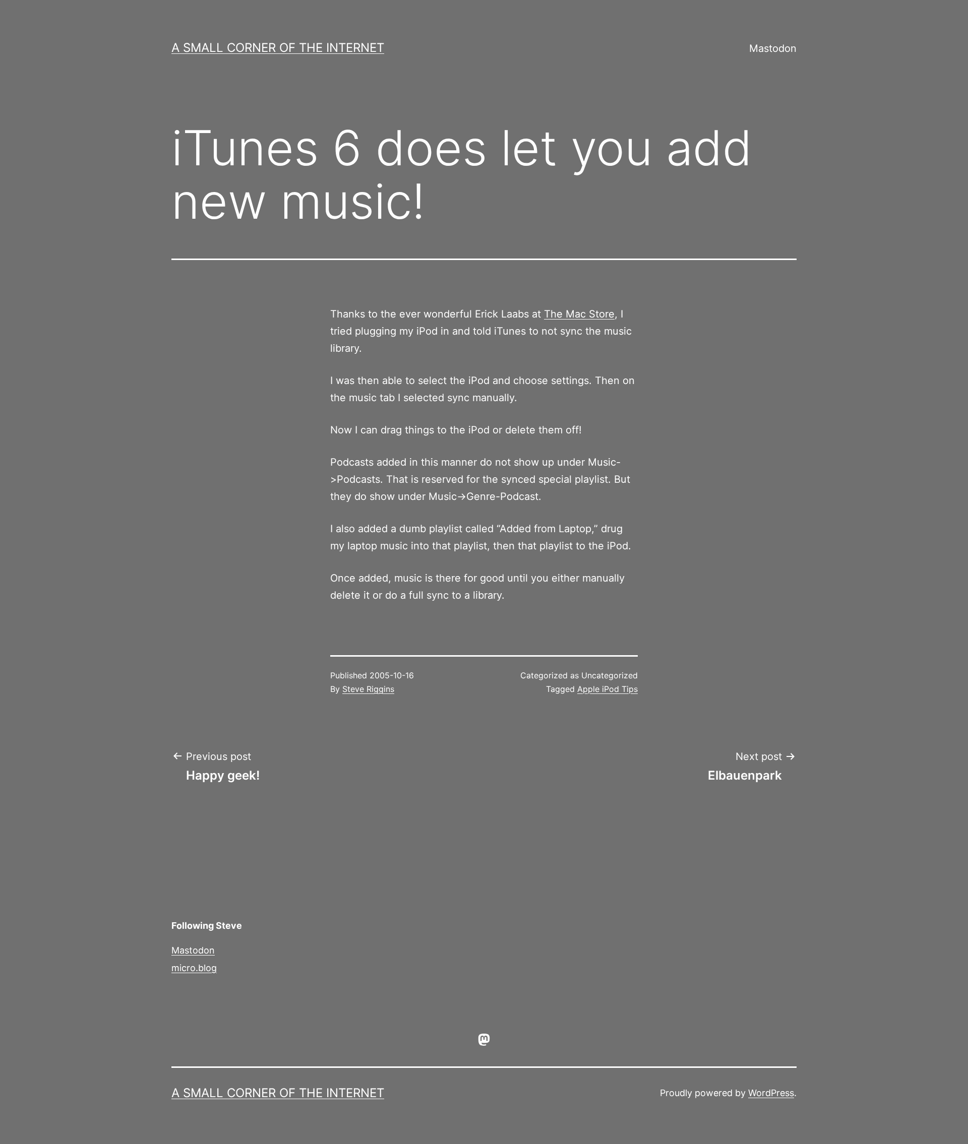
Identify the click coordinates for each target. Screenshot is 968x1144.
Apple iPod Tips (607, 689)
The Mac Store (579, 314)
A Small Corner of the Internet (277, 47)
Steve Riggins (368, 689)
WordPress (771, 1093)
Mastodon (773, 48)
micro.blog (194, 968)
